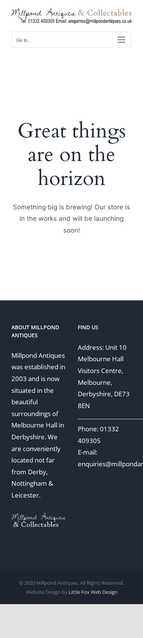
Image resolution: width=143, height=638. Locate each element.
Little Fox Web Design (93, 592)
